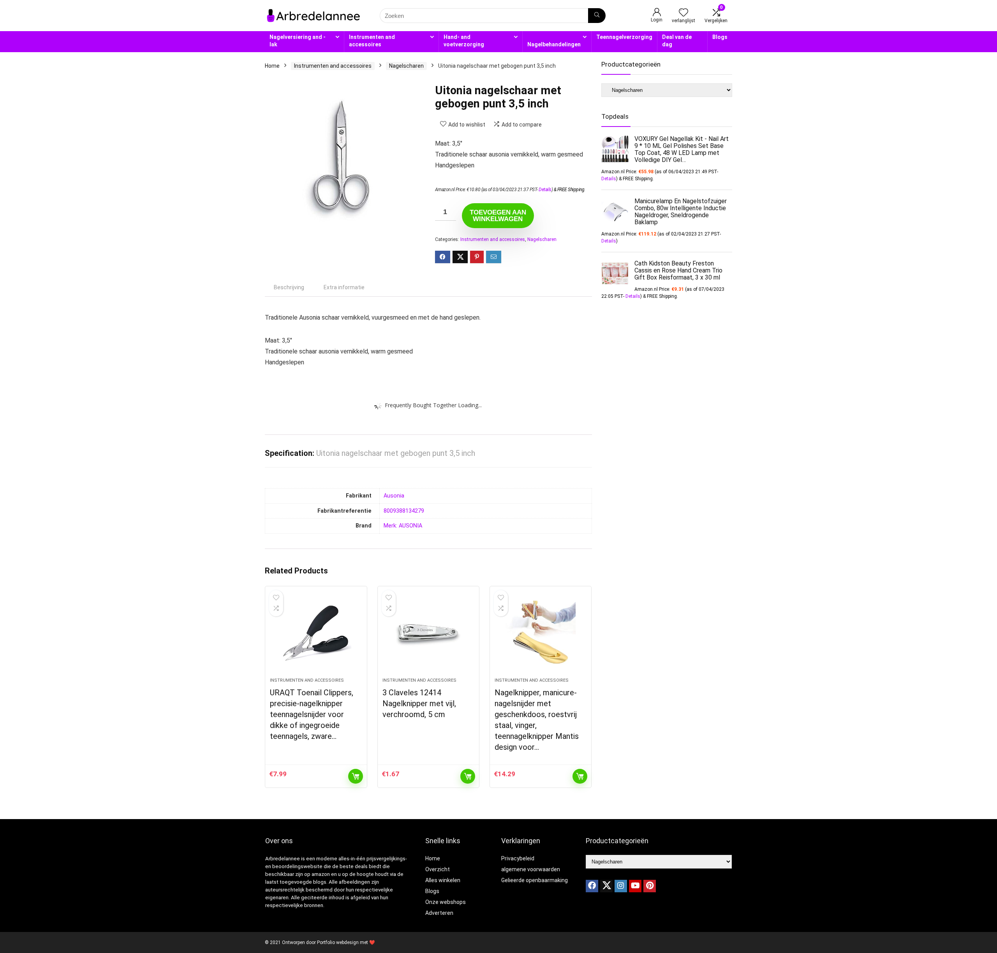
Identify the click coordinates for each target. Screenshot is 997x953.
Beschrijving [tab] (289, 287)
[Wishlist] (683, 13)
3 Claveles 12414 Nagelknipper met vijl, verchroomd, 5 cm (419, 703)
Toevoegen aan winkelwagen (498, 216)
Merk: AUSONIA (403, 525)
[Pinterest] (649, 886)
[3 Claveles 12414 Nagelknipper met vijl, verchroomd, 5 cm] (428, 636)
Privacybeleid (517, 858)
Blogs (719, 37)
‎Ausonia (394, 495)
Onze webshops (445, 902)
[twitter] (606, 886)
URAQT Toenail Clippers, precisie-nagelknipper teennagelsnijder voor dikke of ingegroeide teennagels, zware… (311, 714)
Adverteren (439, 913)
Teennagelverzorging (624, 37)
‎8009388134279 (404, 511)
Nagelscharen (406, 66)
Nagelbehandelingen (554, 44)
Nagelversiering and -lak (298, 40)
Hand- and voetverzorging (464, 40)
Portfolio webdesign (338, 942)
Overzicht (437, 869)
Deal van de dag (677, 40)
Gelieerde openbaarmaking (534, 880)
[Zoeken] (597, 15)
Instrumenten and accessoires (372, 40)
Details (545, 189)
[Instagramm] (621, 886)
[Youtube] (635, 886)
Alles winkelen (442, 880)
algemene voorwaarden (530, 869)
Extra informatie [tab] (344, 287)
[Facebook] (592, 886)
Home (272, 66)
